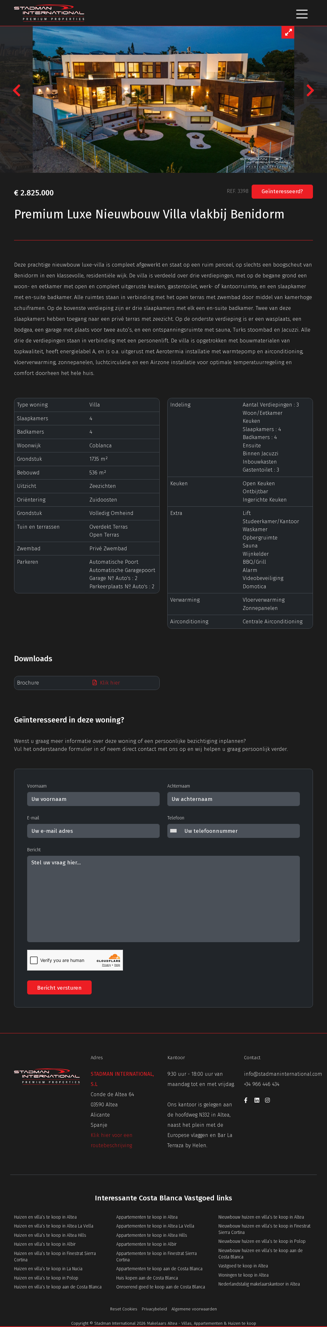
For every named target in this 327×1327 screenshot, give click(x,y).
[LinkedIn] (260, 1101)
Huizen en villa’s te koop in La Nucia (48, 1269)
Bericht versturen (59, 988)
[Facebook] (249, 1101)
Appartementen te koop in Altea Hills (151, 1235)
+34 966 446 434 (261, 1084)
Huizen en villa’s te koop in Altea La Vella (53, 1226)
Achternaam (178, 786)
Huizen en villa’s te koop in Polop (46, 1278)
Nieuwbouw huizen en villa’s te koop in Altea (261, 1217)
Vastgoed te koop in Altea (243, 1266)
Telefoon (175, 818)
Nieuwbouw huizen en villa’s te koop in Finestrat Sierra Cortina (264, 1229)
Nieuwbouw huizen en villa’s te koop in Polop (262, 1241)
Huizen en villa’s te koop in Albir (45, 1244)
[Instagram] (269, 1101)
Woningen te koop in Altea (243, 1275)
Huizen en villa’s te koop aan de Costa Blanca (58, 1287)
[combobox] (175, 831)
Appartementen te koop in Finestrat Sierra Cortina (156, 1257)
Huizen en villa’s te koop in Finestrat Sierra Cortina (55, 1257)
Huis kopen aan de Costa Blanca (147, 1278)
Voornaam (37, 786)
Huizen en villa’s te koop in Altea (45, 1217)
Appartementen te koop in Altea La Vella (155, 1226)
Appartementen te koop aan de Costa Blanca (159, 1269)
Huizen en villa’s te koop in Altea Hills (50, 1235)
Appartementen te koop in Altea (147, 1217)
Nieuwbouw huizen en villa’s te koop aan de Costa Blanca (260, 1254)
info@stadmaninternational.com (283, 1074)
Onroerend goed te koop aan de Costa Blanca (160, 1287)
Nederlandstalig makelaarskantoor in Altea (259, 1284)
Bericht (34, 850)
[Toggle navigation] (302, 13)
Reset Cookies (123, 1309)
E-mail (33, 818)
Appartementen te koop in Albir (146, 1244)
